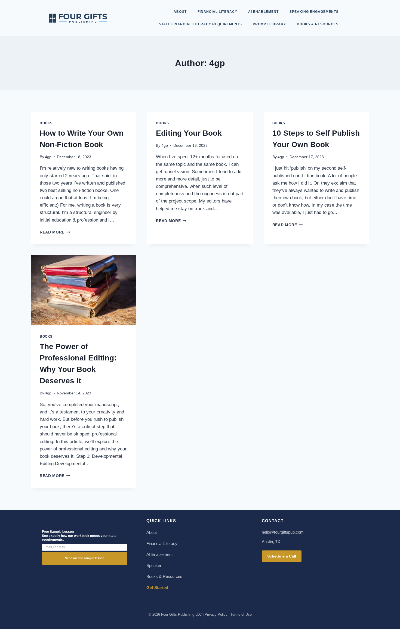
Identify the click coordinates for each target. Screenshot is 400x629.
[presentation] (83, 290)
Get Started (157, 587)
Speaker (153, 565)
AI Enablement (263, 12)
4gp (48, 157)
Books (46, 123)
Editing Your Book (189, 133)
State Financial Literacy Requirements (200, 24)
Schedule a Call (281, 556)
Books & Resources (318, 24)
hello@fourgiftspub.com (283, 532)
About (180, 12)
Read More (55, 232)
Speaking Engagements (314, 12)
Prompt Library (269, 24)
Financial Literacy (217, 12)
